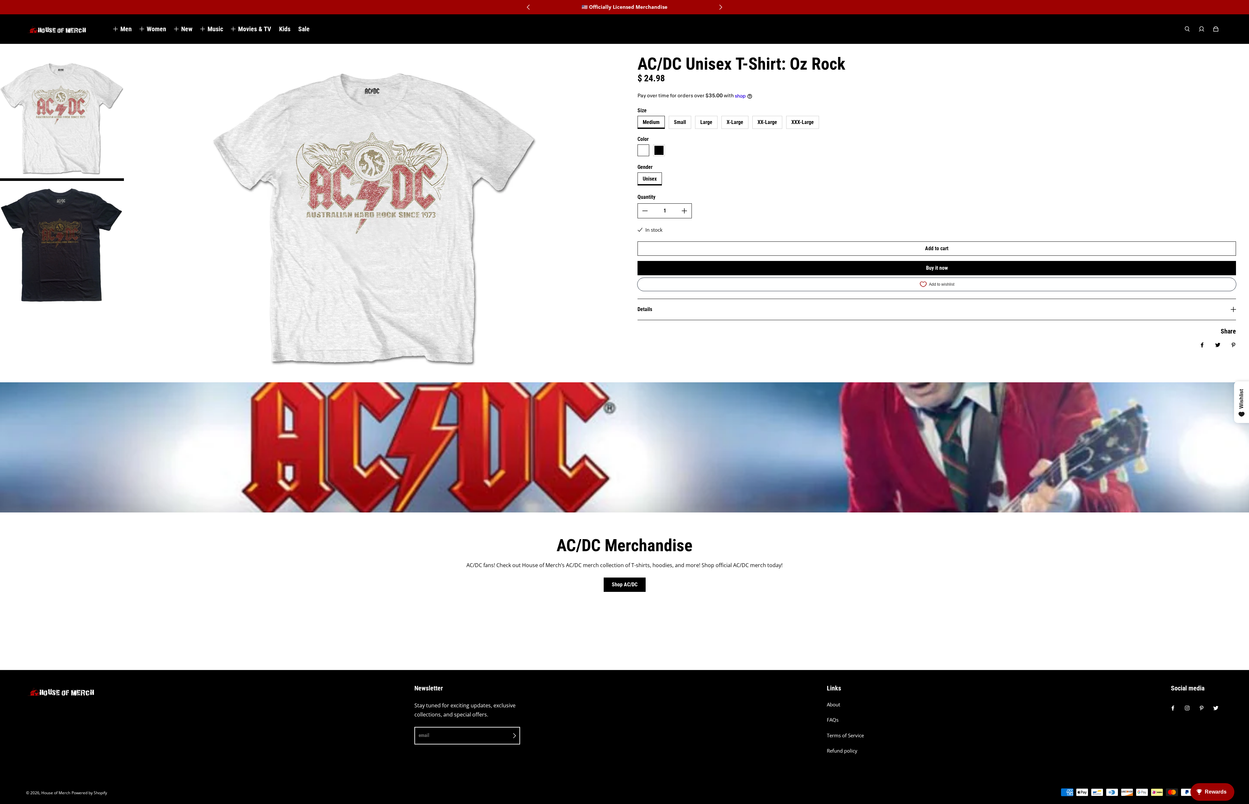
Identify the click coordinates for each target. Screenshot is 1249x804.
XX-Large (767, 122)
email (424, 735)
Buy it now (937, 268)
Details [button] (645, 309)
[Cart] (1216, 29)
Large (706, 122)
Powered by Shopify (89, 793)
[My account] (1201, 29)
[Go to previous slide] (528, 7)
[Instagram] (1187, 708)
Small (680, 122)
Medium (651, 122)
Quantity (646, 197)
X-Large (735, 122)
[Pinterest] (1201, 708)
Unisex (650, 179)
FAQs (833, 719)
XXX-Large (802, 122)
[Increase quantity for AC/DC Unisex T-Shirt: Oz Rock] (684, 211)
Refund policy (842, 750)
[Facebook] (1173, 708)
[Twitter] (1216, 708)
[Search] (1187, 29)
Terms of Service (845, 735)
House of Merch (55, 793)
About (833, 704)
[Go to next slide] (720, 7)
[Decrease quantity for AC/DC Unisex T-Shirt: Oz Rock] (645, 211)
